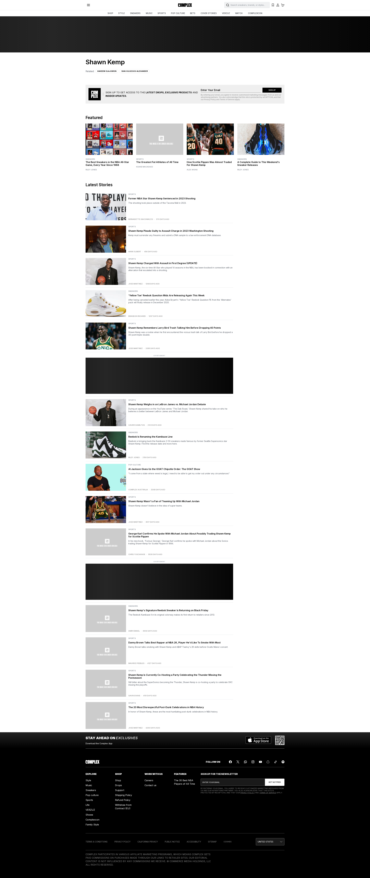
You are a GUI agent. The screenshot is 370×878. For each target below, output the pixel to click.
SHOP (110, 13)
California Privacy (147, 841)
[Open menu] (88, 5)
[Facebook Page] (230, 761)
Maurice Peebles (136, 663)
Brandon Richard (137, 316)
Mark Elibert (134, 252)
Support (119, 790)
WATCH (239, 13)
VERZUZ (226, 13)
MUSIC (149, 13)
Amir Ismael (134, 631)
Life (87, 804)
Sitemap (212, 841)
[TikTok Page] (275, 761)
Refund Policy (122, 800)
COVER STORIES (209, 13)
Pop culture (92, 795)
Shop (118, 780)
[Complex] (185, 5)
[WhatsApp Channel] (245, 761)
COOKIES (228, 842)
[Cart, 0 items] (282, 5)
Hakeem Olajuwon (106, 71)
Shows (89, 814)
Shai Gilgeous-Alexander (134, 71)
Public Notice (172, 841)
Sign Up (272, 90)
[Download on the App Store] (258, 740)
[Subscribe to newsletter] (274, 782)
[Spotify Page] (283, 761)
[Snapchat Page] (268, 761)
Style (88, 780)
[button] (270, 841)
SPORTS (162, 13)
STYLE (121, 13)
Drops (118, 785)
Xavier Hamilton (136, 425)
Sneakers (90, 159)
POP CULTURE (178, 13)
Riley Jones (91, 170)
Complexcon (92, 819)
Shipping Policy (123, 795)
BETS (192, 13)
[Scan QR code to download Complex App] (279, 740)
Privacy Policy (210, 99)
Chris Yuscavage (136, 554)
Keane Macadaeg (144, 167)
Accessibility (194, 841)
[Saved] (273, 5)
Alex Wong (192, 170)
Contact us (150, 785)
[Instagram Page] (252, 761)
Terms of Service (227, 99)
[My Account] (278, 5)
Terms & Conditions (97, 841)
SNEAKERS (135, 13)
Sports (140, 159)
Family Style (92, 824)
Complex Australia (138, 490)
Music (89, 785)
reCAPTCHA (268, 97)
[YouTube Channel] (260, 761)
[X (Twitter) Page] (237, 761)
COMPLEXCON (255, 13)
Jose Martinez (135, 284)
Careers (149, 780)
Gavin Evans (134, 696)
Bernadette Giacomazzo (140, 219)
